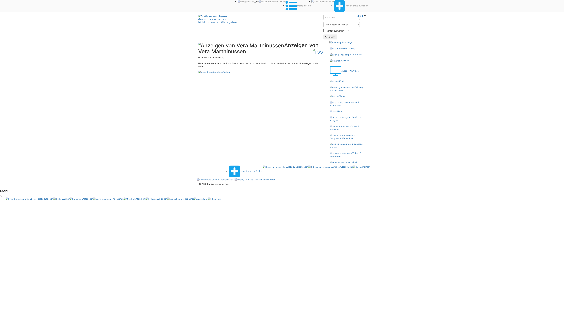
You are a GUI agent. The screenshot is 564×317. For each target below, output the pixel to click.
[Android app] (215, 179)
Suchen (331, 37)
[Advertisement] (260, 87)
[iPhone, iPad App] (255, 179)
